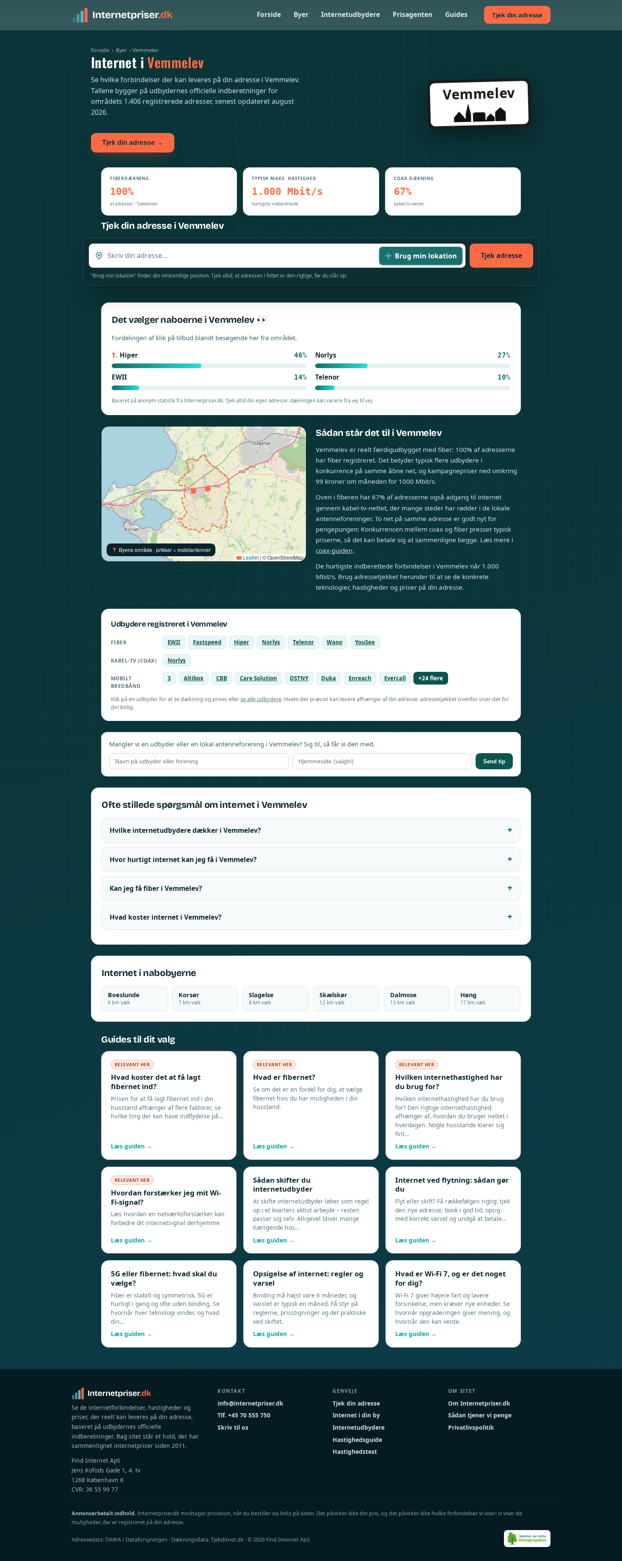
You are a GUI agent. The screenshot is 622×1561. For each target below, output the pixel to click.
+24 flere (430, 678)
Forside (269, 14)
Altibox (194, 678)
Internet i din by (356, 1415)
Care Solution (258, 678)
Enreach (360, 678)
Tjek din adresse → (132, 142)
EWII (174, 642)
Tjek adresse (501, 255)
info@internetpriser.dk (250, 1403)
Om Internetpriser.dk (479, 1403)
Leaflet (250, 557)
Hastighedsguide (357, 1440)
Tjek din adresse (517, 15)
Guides (456, 14)
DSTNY (299, 678)
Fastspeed (207, 642)
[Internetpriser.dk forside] (122, 15)
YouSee (365, 642)
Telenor (303, 642)
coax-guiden (334, 550)
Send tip (494, 761)
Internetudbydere (350, 14)
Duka (328, 678)
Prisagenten (412, 14)
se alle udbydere (260, 699)
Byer (301, 14)
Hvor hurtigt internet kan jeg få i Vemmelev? (183, 859)
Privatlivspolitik (471, 1427)
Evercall (395, 678)
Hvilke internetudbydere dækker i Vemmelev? (185, 830)
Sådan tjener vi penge (480, 1415)
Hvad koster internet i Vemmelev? (165, 917)
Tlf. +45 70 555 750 (243, 1415)
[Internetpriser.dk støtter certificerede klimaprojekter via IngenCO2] (527, 1538)
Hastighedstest (355, 1451)
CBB (221, 678)
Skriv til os (232, 1427)
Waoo (334, 642)
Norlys (271, 642)
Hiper (241, 642)
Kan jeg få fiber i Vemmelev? (156, 888)
